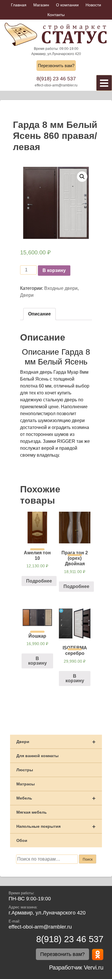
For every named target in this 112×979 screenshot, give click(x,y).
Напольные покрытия (56, 826)
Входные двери (61, 288)
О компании (67, 5)
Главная (18, 5)
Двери (27, 295)
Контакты (56, 14)
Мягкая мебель (31, 812)
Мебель (56, 798)
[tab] (39, 314)
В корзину (54, 270)
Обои (21, 840)
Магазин (41, 5)
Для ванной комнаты (37, 755)
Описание (39, 313)
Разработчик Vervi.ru (76, 967)
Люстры (24, 770)
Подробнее (39, 581)
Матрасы (25, 784)
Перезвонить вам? (56, 65)
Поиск (87, 859)
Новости (93, 5)
